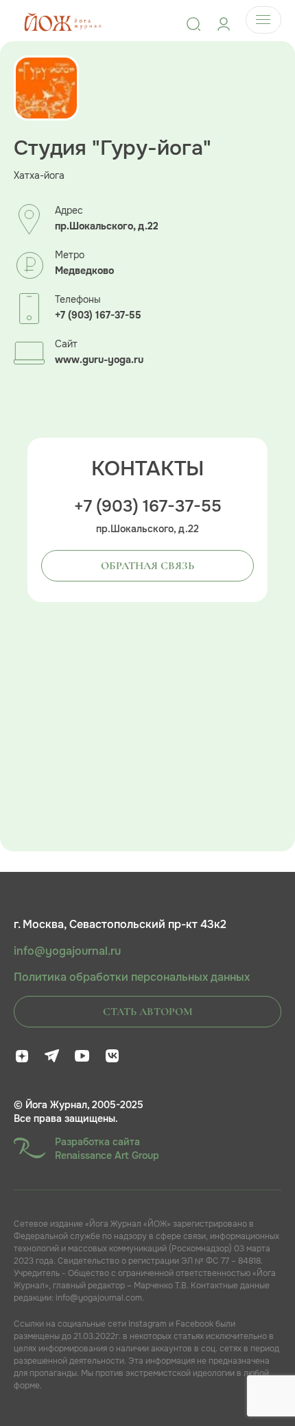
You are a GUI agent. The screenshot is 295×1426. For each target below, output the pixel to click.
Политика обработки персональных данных (132, 977)
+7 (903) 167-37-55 (98, 315)
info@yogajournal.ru (67, 951)
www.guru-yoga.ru (99, 360)
